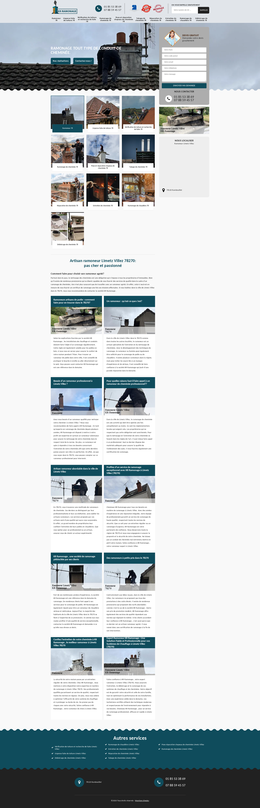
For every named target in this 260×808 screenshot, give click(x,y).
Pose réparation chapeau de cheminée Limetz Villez (183, 745)
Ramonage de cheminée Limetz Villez (177, 749)
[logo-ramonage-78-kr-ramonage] (64, 7)
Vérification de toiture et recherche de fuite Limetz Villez (76, 748)
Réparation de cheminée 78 (156, 19)
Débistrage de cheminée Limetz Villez (70, 758)
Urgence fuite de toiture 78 (69, 19)
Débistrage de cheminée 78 (201, 19)
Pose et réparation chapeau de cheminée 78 (123, 20)
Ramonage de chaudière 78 (186, 19)
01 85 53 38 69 (112, 7)
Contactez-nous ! (83, 61)
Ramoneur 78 (56, 19)
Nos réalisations (61, 61)
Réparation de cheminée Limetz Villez (123, 754)
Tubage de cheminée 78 (140, 19)
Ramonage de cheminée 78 (105, 19)
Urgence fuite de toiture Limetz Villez (70, 754)
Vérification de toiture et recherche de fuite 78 (87, 20)
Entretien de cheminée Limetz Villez (123, 749)
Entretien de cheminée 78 (170, 19)
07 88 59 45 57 (112, 10)
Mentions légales (142, 801)
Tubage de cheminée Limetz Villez (122, 758)
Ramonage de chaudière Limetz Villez (123, 745)
